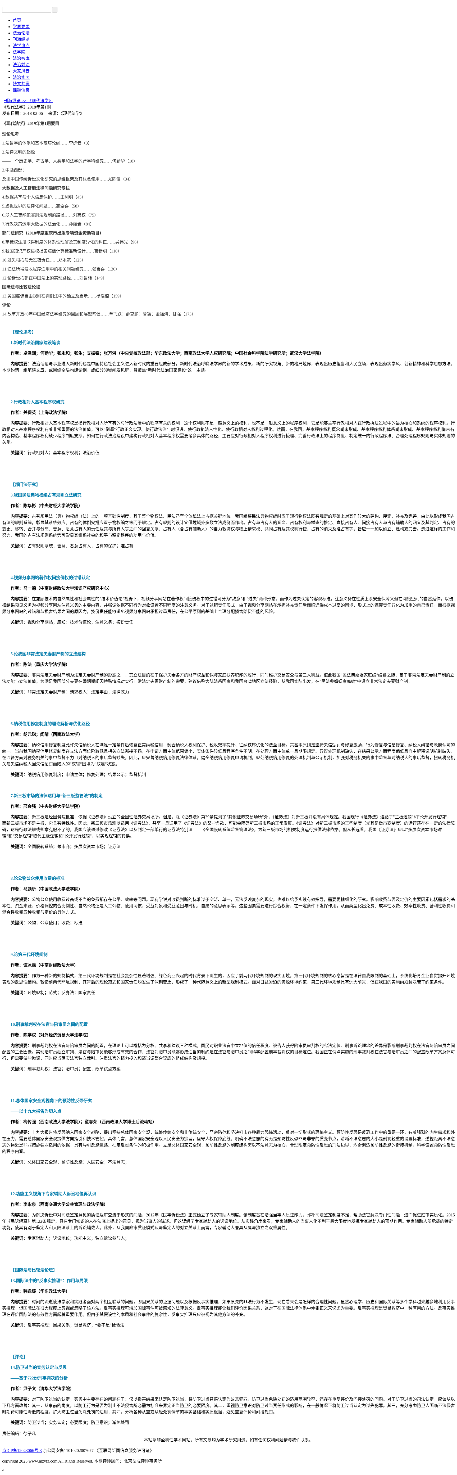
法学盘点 (21, 45)
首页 (17, 20)
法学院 (19, 52)
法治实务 (21, 77)
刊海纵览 (21, 39)
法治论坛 (21, 33)
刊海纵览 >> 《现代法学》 (28, 100)
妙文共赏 (21, 84)
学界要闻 (21, 26)
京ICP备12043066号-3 (22, 1450)
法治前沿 (21, 64)
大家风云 (21, 71)
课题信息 (21, 90)
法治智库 (21, 58)
